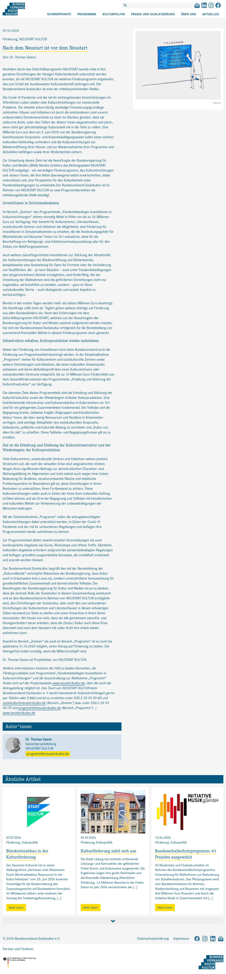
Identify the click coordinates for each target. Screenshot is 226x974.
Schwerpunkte (59, 14)
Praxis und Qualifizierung (153, 14)
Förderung (10, 39)
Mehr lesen (16, 907)
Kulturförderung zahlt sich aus (108, 851)
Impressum (181, 939)
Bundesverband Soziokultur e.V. (37, 939)
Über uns (188, 14)
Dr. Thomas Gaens (39, 739)
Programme (86, 14)
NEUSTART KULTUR (33, 39)
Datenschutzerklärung (153, 939)
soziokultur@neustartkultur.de (24, 703)
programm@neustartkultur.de (39, 708)
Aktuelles (210, 14)
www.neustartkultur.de (68, 683)
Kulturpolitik (114, 14)
